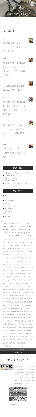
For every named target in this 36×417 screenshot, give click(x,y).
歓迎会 (22, 318)
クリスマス (25, 264)
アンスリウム (15, 261)
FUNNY (10, 229)
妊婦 (18, 305)
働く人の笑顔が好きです (14, 296)
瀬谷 (9, 324)
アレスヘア (8, 261)
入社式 (12, 299)
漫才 (6, 324)
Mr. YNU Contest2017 (26, 239)
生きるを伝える (27, 324)
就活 (30, 305)
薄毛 (14, 337)
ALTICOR (14, 223)
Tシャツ (20, 245)
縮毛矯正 (23, 330)
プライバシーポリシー (18, 349)
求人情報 (7, 216)
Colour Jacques (18, 226)
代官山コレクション (18, 292)
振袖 (12, 311)
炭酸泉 (12, 324)
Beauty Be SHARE (8, 226)
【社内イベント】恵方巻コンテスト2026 (17, 173)
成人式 (29, 308)
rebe (31, 242)
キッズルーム (14, 264)
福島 (28, 327)
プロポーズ (27, 277)
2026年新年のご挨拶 (11, 181)
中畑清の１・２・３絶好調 (16, 289)
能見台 (11, 337)
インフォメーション (11, 206)
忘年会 (16, 308)
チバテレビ (25, 270)
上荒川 (27, 286)
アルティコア (15, 258)
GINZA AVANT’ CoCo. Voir (21, 229)
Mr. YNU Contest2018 (9, 242)
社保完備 (21, 327)
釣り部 (10, 343)
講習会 (15, 340)
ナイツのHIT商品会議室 (19, 274)
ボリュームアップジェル (19, 280)
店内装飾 (11, 308)
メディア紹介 (9, 198)
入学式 (8, 299)
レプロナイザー (7, 286)
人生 (25, 289)
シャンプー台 (12, 267)
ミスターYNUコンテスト (17, 283)
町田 (4, 327)
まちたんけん (24, 248)
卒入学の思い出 (14, 302)
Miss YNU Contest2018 (24, 236)
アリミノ (8, 258)
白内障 (8, 327)
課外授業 (9, 340)
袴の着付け (21, 337)
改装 (25, 311)
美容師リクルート (17, 333)
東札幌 (6, 318)
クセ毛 (20, 264)
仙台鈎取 (29, 289)
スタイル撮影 (20, 267)
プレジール (20, 277)
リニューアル (28, 283)
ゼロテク (27, 267)
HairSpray (22, 233)
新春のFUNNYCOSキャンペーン (14, 178)
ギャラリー (8, 214)
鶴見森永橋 (8, 346)
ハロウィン (29, 274)
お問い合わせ (18, 352)
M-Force (28, 233)
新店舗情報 (8, 211)
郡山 (29, 340)
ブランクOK (13, 277)
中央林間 (5, 289)
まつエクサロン (23, 251)
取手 (25, 302)
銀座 (14, 343)
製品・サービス (9, 195)
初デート (27, 299)
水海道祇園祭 (22, 321)
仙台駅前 (5, 292)
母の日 (26, 318)
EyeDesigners (27, 226)
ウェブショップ (24, 261)
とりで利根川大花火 (9, 248)
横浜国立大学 (16, 318)
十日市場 (7, 302)
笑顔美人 (5, 330)
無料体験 (17, 324)
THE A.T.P (15, 245)
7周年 (4, 223)
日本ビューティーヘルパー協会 (12, 314)
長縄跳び (18, 343)
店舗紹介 (7, 203)
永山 (27, 321)
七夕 (23, 286)
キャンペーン (9, 208)
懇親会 (24, 308)
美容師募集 (26, 333)
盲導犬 (12, 327)
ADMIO (9, 223)
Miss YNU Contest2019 (10, 239)
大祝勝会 (13, 305)
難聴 (22, 343)
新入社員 (29, 311)
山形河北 (5, 308)
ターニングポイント (15, 270)
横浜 (10, 318)
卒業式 (21, 302)
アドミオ (16, 255)
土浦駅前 (29, 302)
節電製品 (11, 330)
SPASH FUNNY (7, 245)
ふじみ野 (17, 248)
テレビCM (9, 274)
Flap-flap (5, 229)
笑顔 (31, 327)
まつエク (16, 251)
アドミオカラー (24, 255)
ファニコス (6, 277)
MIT (18, 239)
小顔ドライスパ (24, 305)
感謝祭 (20, 308)
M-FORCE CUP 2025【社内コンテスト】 (17, 183)
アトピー (11, 255)
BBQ (27, 223)
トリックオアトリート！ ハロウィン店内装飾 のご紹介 (14, 153)
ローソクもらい (16, 286)
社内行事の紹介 (9, 201)
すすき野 (29, 245)
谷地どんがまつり (22, 340)
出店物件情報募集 (19, 299)
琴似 (21, 324)
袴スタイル (28, 337)
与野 (30, 286)
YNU (25, 245)
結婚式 (19, 330)
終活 (15, 330)
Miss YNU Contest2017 (10, 236)
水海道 (16, 321)
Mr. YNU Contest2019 (22, 242)
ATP (25, 223)
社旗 (25, 327)
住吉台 (27, 292)
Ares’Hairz (20, 223)
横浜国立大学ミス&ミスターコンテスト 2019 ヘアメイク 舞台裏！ (14, 47)
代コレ (10, 292)
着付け (16, 327)
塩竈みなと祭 (7, 305)
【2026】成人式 (9, 175)
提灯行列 (20, 311)
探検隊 (16, 311)
